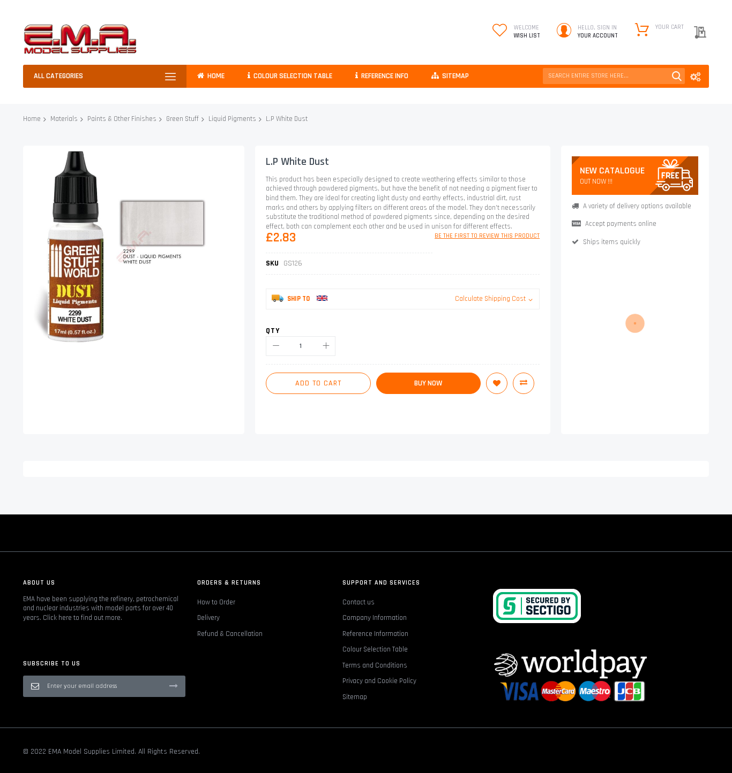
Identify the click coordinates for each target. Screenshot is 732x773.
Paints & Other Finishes (121, 119)
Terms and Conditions (374, 665)
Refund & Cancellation (230, 634)
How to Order (216, 602)
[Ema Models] (80, 39)
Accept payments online (620, 223)
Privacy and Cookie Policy (379, 681)
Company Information (374, 617)
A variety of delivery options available (637, 206)
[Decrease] (275, 346)
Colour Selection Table (375, 649)
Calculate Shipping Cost (490, 298)
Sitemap (354, 697)
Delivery (208, 617)
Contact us (358, 602)
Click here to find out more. (82, 617)
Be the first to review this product (487, 236)
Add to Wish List (496, 383)
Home (32, 119)
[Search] (677, 76)
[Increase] (325, 346)
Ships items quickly (611, 242)
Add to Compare (523, 383)
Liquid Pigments (232, 119)
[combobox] (614, 76)
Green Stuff (182, 119)
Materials (64, 119)
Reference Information (375, 634)
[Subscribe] (173, 686)
